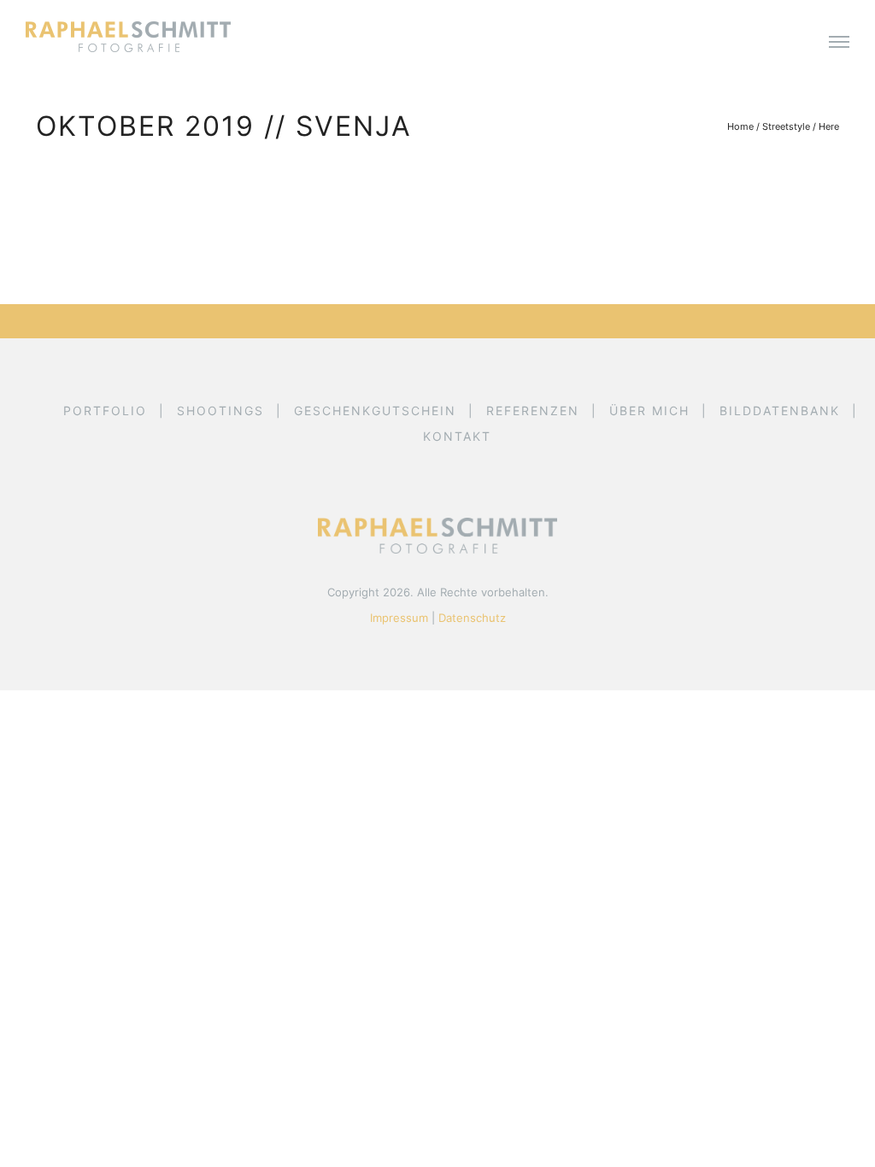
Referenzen (532, 410)
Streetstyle (786, 126)
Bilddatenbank (779, 410)
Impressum (399, 618)
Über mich (649, 410)
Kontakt (457, 436)
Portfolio (105, 410)
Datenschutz (472, 618)
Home (740, 126)
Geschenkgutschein (375, 410)
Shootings (220, 410)
